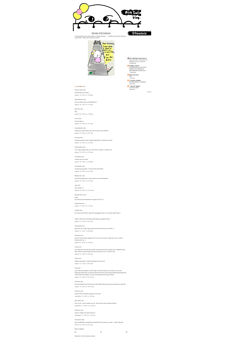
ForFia (76, 258)
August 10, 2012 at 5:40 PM (84, 161)
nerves (76, 118)
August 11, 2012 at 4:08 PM (84, 231)
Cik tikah (77, 137)
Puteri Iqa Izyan (134, 75)
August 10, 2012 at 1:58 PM (84, 114)
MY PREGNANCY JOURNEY (137, 82)
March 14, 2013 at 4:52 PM (84, 324)
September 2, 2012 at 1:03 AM (85, 296)
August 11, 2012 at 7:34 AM (84, 206)
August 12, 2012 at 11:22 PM (84, 277)
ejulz (76, 185)
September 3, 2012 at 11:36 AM (85, 305)
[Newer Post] (75, 332)
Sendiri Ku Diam (134, 87)
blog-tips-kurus (79, 194)
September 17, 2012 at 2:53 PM (85, 315)
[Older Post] (126, 332)
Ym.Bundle (78, 156)
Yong (76, 268)
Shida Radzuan (79, 99)
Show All (149, 91)
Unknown (77, 281)
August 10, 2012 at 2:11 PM (84, 123)
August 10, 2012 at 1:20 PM (84, 104)
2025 (130, 76)
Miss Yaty (77, 109)
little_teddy (78, 300)
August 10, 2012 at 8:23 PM (84, 171)
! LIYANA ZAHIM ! (135, 80)
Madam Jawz (78, 175)
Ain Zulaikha (78, 166)
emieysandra (78, 226)
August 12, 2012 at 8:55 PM (84, 263)
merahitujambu (79, 128)
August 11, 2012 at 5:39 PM (84, 242)
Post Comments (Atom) (88, 336)
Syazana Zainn (79, 90)
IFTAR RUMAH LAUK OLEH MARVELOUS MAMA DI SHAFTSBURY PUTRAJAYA (137, 69)
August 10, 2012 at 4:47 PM (84, 133)
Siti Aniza (77, 235)
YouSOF (77, 210)
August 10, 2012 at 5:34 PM (84, 152)
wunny (76, 247)
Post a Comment (79, 329)
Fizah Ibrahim (78, 147)
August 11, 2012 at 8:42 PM (84, 254)
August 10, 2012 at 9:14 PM (84, 181)
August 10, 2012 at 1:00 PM (84, 95)
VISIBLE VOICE (134, 65)
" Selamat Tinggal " (135, 86)
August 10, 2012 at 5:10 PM (84, 142)
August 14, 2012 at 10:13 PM (84, 286)
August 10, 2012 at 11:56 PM (84, 190)
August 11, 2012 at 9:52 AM (84, 221)
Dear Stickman (101, 33)
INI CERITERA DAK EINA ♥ (138, 58)
